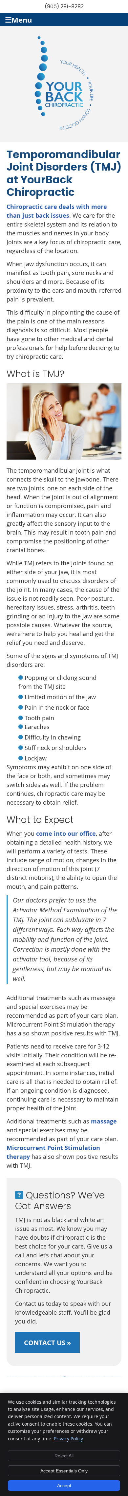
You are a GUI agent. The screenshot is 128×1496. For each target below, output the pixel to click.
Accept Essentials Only (64, 1470)
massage (104, 1121)
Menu (21, 20)
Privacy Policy (68, 1438)
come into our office (66, 834)
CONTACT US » (47, 1342)
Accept (64, 1485)
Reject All (64, 1455)
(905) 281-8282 (64, 6)
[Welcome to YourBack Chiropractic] (64, 128)
